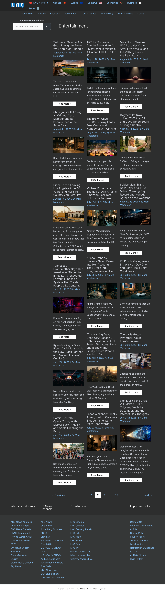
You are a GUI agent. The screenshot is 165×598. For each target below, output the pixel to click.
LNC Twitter (136, 559)
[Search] (47, 26)
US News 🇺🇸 (94, 2)
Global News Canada (22, 562)
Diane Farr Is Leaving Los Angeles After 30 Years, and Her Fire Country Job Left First (67, 190)
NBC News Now (49, 570)
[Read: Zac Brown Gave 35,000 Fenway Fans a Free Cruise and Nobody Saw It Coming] (102, 148)
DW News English (20, 548)
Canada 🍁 (59, 2)
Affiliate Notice (138, 555)
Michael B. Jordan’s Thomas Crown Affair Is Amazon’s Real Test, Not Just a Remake (102, 193)
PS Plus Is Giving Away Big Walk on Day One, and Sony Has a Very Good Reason (134, 266)
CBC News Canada (21, 529)
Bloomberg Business (51, 529)
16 (116, 495)
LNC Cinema (77, 522)
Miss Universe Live (80, 555)
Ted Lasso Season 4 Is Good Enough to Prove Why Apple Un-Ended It (68, 45)
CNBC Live (46, 533)
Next (148, 495)
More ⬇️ (34, 8)
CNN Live (46, 536)
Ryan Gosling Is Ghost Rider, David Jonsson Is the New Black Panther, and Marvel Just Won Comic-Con (68, 352)
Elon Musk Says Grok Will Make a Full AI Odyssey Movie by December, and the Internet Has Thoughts (134, 407)
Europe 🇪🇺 (77, 2)
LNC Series (76, 540)
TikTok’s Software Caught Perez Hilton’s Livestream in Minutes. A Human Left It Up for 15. (101, 49)
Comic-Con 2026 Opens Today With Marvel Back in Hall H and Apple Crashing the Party (68, 424)
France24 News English (19, 557)
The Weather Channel (52, 577)
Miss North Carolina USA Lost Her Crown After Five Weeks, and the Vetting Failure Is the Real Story (134, 49)
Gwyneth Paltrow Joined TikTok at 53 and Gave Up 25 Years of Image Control (134, 120)
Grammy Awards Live (81, 559)
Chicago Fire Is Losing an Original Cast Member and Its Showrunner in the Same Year (67, 118)
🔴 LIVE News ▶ (39, 2)
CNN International (20, 533)
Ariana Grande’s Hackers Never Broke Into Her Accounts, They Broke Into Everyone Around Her (100, 264)
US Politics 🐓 (115, 2)
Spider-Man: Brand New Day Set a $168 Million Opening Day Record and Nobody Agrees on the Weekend (135, 191)
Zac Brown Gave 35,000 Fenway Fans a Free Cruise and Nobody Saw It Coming (101, 123)
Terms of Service (139, 540)
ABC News (46, 522)
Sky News (16, 566)
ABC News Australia (21, 522)
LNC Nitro (75, 536)
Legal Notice (136, 544)
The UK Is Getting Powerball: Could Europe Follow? (131, 338)
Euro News (16, 551)
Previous (58, 495)
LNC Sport (75, 544)
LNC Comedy (77, 525)
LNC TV (74, 548)
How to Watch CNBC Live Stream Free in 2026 (22, 540)
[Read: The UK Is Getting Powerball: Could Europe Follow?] (135, 360)
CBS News (46, 525)
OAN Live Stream (50, 573)
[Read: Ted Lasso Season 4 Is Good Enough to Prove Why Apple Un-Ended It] (68, 68)
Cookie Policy (137, 533)
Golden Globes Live (80, 551)
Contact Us (136, 522)
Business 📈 (134, 2)
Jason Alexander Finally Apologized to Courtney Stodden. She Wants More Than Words (102, 419)
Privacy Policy (137, 536)
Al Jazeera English (20, 525)
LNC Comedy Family (81, 529)
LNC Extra (75, 533)
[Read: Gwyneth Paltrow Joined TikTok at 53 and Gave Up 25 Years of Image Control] (135, 144)
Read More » (64, 104)
